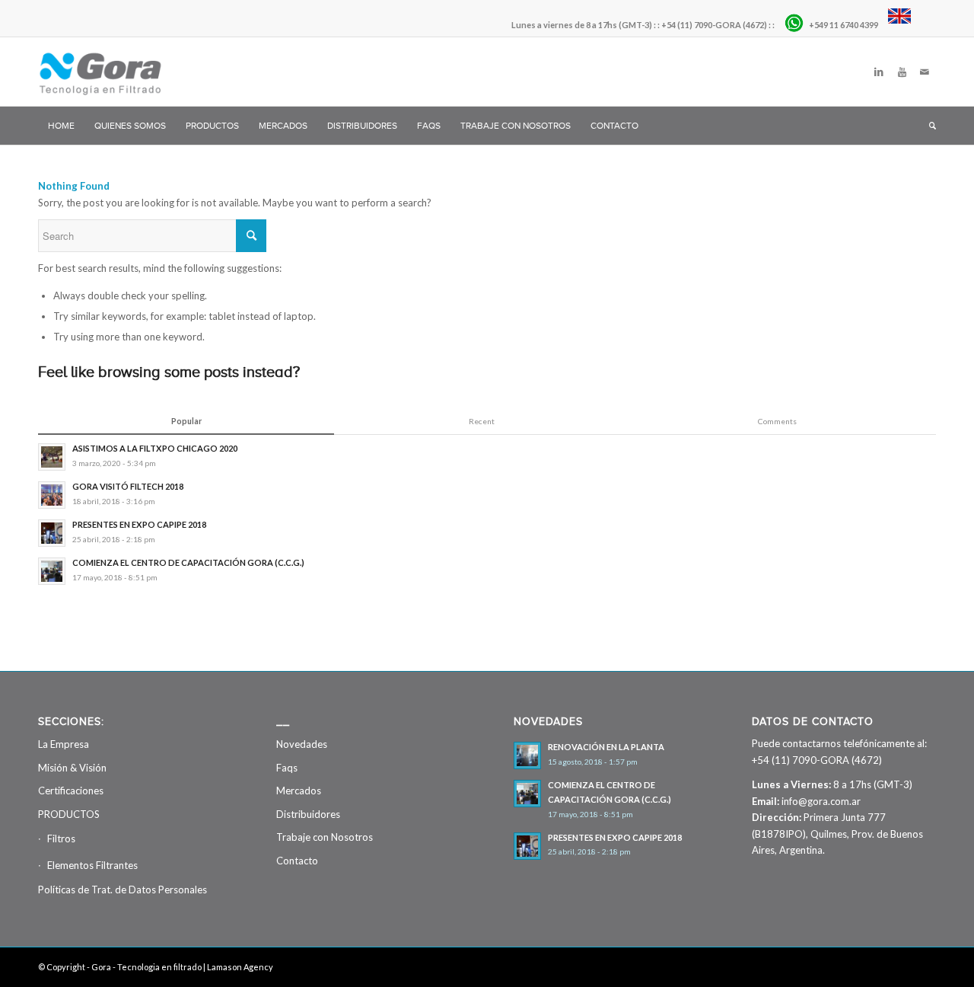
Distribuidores (308, 814)
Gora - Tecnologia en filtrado (146, 967)
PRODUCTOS (69, 814)
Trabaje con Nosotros (324, 837)
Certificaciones (70, 790)
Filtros (61, 838)
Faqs (287, 768)
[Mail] (924, 71)
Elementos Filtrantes (92, 865)
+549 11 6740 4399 (844, 25)
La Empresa (63, 744)
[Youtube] (901, 71)
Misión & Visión (72, 768)
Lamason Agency (240, 967)
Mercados (298, 790)
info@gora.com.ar (821, 801)
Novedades (301, 744)
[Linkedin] (878, 71)
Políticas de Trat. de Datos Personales (122, 889)
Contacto (297, 860)
